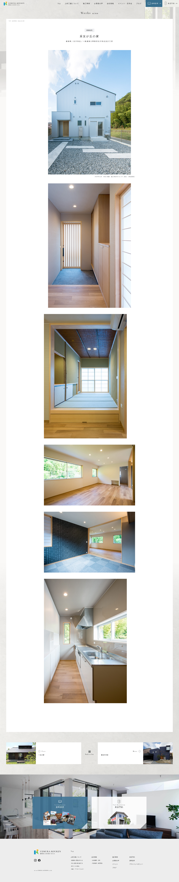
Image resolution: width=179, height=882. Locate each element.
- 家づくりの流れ (75, 866)
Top (59, 3)
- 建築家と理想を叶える (77, 860)
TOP (10, 21)
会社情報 (110, 3)
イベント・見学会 (125, 3)
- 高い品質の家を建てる (77, 863)
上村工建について (72, 3)
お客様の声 (98, 3)
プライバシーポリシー (136, 864)
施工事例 (86, 3)
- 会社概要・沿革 (95, 860)
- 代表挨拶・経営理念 (96, 863)
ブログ (139, 3)
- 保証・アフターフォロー (77, 869)
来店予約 (132, 857)
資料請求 (132, 860)
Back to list (89, 754)
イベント (115, 864)
